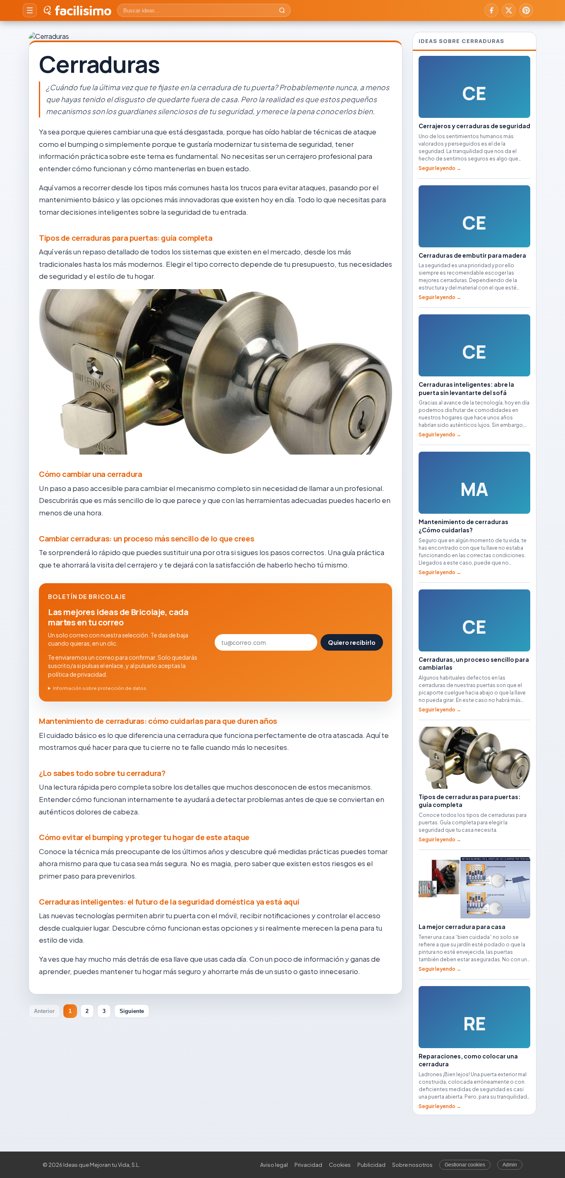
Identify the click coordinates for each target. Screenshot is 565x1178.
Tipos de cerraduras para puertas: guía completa (126, 237)
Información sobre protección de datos (99, 688)
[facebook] (491, 10)
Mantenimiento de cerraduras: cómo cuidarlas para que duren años (158, 721)
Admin (510, 1165)
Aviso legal (274, 1164)
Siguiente (132, 1011)
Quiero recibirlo (352, 642)
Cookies (340, 1164)
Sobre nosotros (412, 1164)
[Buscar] (282, 10)
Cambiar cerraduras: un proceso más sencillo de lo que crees (146, 538)
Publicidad (371, 1164)
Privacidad (308, 1164)
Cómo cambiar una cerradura (90, 474)
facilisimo (83, 10)
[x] (509, 10)
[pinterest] (526, 10)
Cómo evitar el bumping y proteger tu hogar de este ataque (144, 837)
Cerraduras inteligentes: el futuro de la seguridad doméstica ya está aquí (169, 901)
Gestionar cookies (465, 1165)
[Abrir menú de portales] (30, 10)
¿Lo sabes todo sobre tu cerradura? (102, 773)
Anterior (44, 1011)
